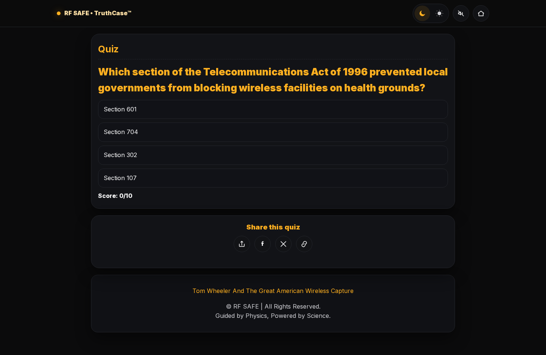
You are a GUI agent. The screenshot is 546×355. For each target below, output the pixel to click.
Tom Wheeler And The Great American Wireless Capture (273, 290)
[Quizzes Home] (481, 13)
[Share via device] (242, 244)
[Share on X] (283, 244)
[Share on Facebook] (262, 244)
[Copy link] (304, 244)
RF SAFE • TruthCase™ (97, 13)
